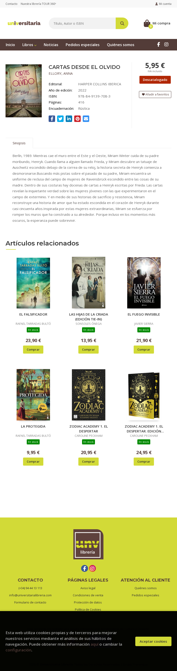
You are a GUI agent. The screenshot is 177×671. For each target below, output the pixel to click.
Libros (28, 44)
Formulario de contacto (30, 602)
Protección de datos (88, 602)
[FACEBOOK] (158, 44)
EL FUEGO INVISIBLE (144, 314)
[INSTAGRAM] (166, 44)
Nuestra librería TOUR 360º (38, 4)
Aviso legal (87, 588)
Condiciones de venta (88, 595)
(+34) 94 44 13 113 (30, 588)
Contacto (12, 4)
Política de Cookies (88, 609)
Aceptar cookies (153, 641)
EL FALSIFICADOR (33, 314)
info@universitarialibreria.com (30, 595)
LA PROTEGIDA (33, 426)
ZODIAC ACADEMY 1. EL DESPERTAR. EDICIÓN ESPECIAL (144, 428)
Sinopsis (19, 143)
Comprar (33, 349)
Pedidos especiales (145, 595)
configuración (18, 650)
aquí (94, 644)
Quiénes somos (146, 588)
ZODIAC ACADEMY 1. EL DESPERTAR (88, 428)
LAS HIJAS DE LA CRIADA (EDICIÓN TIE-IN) (88, 316)
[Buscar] (122, 23)
